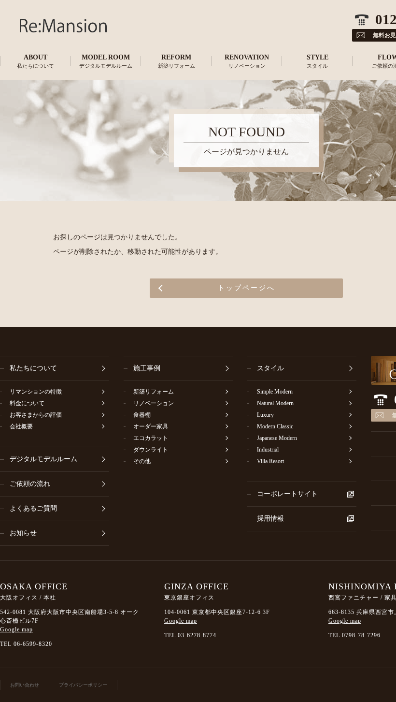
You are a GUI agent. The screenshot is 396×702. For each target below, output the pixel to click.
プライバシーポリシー (83, 684)
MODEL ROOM (105, 61)
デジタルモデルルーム (43, 459)
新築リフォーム (153, 391)
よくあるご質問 (33, 508)
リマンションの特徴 (36, 391)
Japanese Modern (277, 438)
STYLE (317, 61)
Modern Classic (275, 426)
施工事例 (146, 368)
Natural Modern (275, 403)
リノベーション (153, 403)
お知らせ (23, 533)
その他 (142, 461)
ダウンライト (150, 449)
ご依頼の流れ (30, 483)
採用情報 (270, 518)
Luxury (265, 414)
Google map (16, 629)
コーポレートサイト (287, 493)
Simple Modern (275, 391)
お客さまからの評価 (36, 414)
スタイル (270, 368)
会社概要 (21, 426)
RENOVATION (247, 61)
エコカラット (150, 438)
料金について (27, 403)
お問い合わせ (24, 684)
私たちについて (33, 368)
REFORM (176, 61)
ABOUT (35, 61)
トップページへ (246, 288)
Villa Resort (270, 461)
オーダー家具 (150, 426)
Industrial (268, 449)
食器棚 (142, 414)
